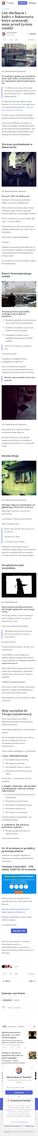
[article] (19, 1040)
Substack (7, 1132)
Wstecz (7, 981)
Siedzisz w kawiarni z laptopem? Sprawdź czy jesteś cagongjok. (12, 1055)
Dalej (31, 981)
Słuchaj (32, 34)
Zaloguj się (32, 3)
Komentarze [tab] (7, 1000)
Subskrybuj (22, 3)
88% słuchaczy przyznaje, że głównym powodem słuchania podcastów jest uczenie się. (13, 1041)
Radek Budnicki (12, 32)
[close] (32, 1068)
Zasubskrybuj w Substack (20, 1100)
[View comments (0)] (11, 40)
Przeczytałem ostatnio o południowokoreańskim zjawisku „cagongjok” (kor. (14, 1062)
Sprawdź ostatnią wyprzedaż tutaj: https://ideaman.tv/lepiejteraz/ (15, 910)
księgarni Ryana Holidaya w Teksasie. (17, 108)
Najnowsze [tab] (12, 1026)
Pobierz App (29, 1126)
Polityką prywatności (24, 1116)
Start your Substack (13, 1126)
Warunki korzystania (26, 1110)
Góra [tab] (4, 1026)
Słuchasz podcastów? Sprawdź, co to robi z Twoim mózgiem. (11, 1035)
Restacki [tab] (17, 1000)
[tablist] (11, 1000)
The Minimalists (15, 104)
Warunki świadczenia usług (16, 1107)
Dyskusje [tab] (21, 1026)
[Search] (34, 1026)
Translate (6, 9)
